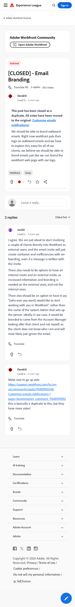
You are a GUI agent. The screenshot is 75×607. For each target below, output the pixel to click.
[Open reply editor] (37, 202)
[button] (21, 87)
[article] (37, 293)
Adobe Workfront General (18, 17)
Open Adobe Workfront (32, 45)
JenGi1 (21, 229)
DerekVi (22, 95)
